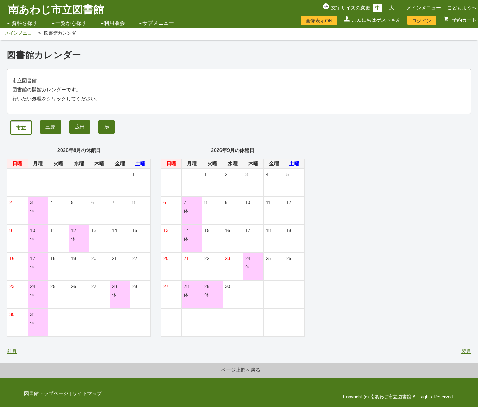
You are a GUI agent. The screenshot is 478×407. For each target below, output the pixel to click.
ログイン (421, 20)
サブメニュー (158, 23)
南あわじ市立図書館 (56, 9)
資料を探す (25, 23)
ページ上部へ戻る (240, 370)
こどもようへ (462, 7)
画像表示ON (318, 20)
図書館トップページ (46, 393)
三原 (50, 126)
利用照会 (114, 23)
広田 (80, 126)
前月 (12, 351)
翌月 (466, 351)
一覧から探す (71, 23)
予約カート (464, 20)
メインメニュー (424, 7)
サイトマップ (87, 393)
